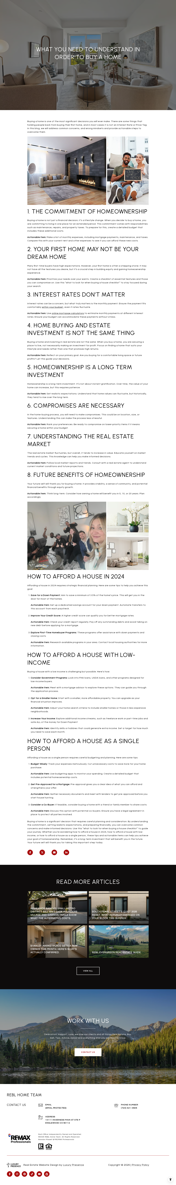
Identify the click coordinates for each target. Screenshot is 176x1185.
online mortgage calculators (68, 313)
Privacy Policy (140, 1165)
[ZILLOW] (47, 1174)
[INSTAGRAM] (17, 1174)
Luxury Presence (73, 1165)
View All (88, 971)
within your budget (52, 307)
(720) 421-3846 (129, 1108)
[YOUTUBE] (39, 1174)
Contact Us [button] (88, 1052)
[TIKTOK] (32, 1174)
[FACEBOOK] (9, 1174)
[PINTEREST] (24, 1174)
